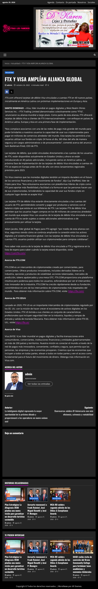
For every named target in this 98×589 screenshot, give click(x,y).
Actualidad (9, 72)
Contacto (60, 2)
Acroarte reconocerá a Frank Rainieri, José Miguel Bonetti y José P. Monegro (37, 509)
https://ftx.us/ (22, 322)
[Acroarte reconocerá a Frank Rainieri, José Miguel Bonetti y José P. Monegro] (37, 494)
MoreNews (63, 586)
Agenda (50, 2)
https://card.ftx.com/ (15, 253)
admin (9, 85)
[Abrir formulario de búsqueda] (95, 55)
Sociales (91, 2)
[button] (5, 54)
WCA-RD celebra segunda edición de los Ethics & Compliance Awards (60, 509)
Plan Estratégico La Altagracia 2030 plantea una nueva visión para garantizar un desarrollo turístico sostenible (15, 512)
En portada (71, 2)
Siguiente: (73, 411)
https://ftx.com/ (76, 291)
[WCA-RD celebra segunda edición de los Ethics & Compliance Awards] (60, 494)
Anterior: (26, 414)
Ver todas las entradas (39, 383)
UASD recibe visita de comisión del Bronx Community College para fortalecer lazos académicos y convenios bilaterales (82, 564)
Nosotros (82, 2)
